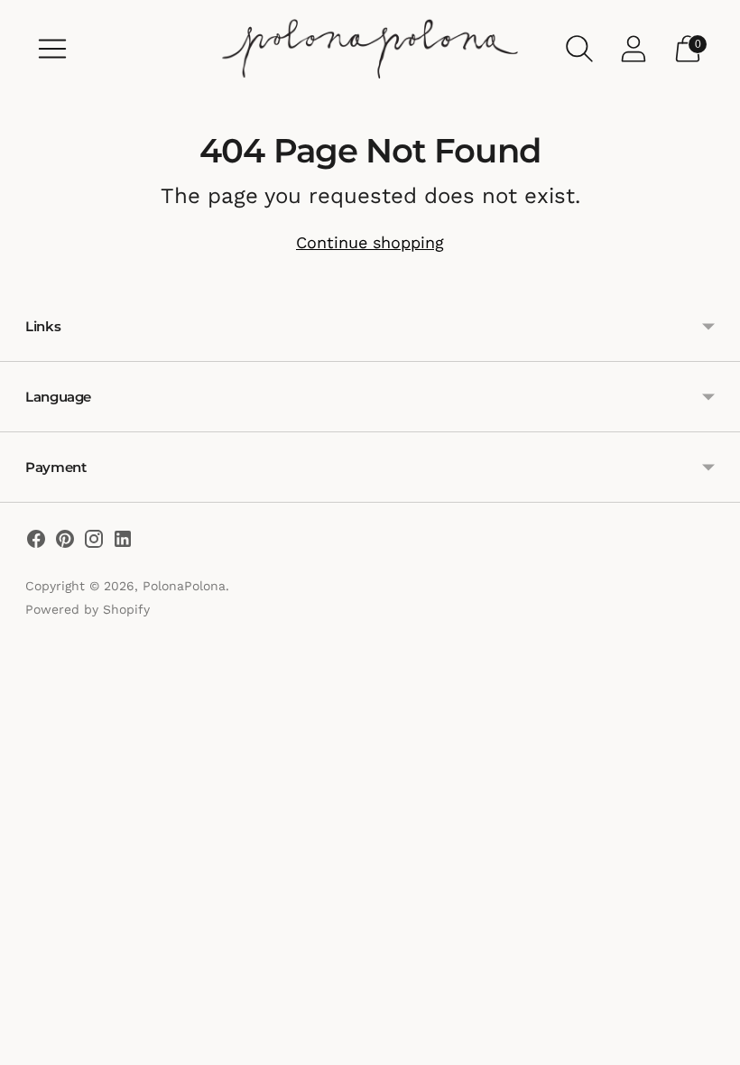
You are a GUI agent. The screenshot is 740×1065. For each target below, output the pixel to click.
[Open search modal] (579, 48)
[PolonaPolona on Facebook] (36, 542)
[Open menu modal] (52, 48)
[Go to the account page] (633, 48)
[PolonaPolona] (370, 48)
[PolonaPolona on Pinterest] (65, 542)
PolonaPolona (184, 586)
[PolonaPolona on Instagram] (94, 542)
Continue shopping (370, 242)
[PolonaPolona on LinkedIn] (123, 542)
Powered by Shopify (87, 609)
